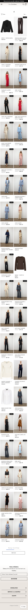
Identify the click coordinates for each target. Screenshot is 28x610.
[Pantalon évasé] (20, 132)
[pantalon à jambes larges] (6, 78)
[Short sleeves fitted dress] (6, 502)
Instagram (12, 605)
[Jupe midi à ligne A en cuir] (20, 423)
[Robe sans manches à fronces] (6, 158)
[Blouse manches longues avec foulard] (6, 237)
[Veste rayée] (6, 528)
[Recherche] (23, 4)
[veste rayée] (6, 185)
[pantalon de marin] (6, 263)
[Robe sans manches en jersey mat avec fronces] (20, 105)
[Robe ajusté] (20, 450)
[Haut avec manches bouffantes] (20, 343)
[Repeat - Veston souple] (6, 26)
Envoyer (14, 579)
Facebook (16, 605)
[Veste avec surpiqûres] (6, 105)
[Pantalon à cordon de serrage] (6, 343)
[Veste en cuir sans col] (6, 476)
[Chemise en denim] (20, 528)
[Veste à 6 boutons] (6, 53)
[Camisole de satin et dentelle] (20, 370)
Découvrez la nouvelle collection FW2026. (14, 1)
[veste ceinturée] (20, 476)
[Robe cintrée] (20, 78)
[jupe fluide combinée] (20, 317)
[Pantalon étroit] (20, 237)
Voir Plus (13, 553)
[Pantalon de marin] (20, 158)
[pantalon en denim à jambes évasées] (20, 185)
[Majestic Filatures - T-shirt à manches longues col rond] (6, 370)
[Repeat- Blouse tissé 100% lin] (6, 396)
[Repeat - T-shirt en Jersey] (20, 263)
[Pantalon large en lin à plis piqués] (20, 502)
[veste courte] (20, 211)
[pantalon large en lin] (20, 53)
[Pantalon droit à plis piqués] (6, 290)
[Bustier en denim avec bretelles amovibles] (6, 450)
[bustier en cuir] (6, 423)
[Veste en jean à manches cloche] (20, 396)
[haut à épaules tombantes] (6, 317)
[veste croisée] (6, 211)
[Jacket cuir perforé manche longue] (6, 132)
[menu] (2, 4)
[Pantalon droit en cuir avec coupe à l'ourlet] (20, 26)
